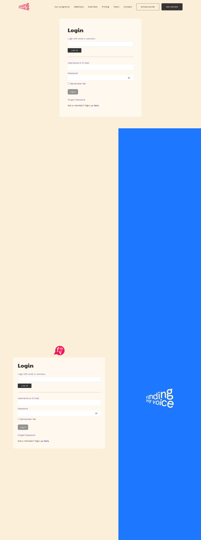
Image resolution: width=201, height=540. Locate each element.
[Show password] (128, 78)
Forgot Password (76, 99)
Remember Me (77, 83)
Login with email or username (81, 39)
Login (75, 30)
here (96, 105)
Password (73, 73)
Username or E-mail (78, 63)
